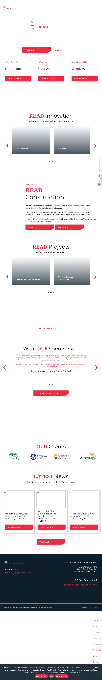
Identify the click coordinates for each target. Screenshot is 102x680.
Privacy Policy (11, 569)
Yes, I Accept (41, 676)
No (51, 676)
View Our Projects (47, 393)
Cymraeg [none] (99, 163)
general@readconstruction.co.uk (80, 585)
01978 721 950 (85, 580)
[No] (99, 672)
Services (41, 8)
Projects (52, 8)
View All (44, 542)
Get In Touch (46, 328)
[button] (49, 161)
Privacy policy (61, 676)
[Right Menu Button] (100, 612)
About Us (33, 227)
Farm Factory (94, 607)
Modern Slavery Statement (18, 573)
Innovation (65, 8)
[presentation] (7, 144)
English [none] (99, 178)
